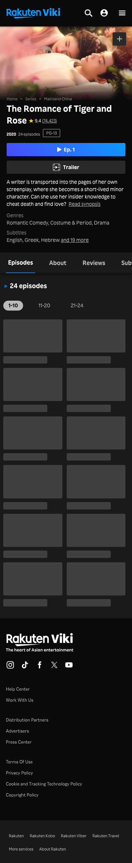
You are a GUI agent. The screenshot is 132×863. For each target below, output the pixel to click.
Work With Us (19, 700)
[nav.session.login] (104, 13)
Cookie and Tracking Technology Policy (44, 784)
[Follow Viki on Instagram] (10, 667)
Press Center (19, 742)
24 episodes (29, 134)
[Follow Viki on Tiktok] (25, 667)
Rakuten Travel (105, 835)
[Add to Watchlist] (119, 39)
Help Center (18, 689)
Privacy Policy (19, 773)
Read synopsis (84, 204)
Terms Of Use (19, 761)
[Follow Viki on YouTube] (69, 667)
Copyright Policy (22, 795)
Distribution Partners (27, 720)
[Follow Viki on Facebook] (39, 667)
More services (21, 849)
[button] (122, 13)
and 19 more (75, 240)
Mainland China (58, 98)
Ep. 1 (69, 149)
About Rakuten (52, 849)
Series (30, 98)
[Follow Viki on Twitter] (54, 667)
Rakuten (16, 835)
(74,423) (49, 120)
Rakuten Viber (74, 835)
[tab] (20, 263)
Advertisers (17, 731)
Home (12, 98)
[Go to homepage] (33, 12)
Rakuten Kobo (42, 835)
